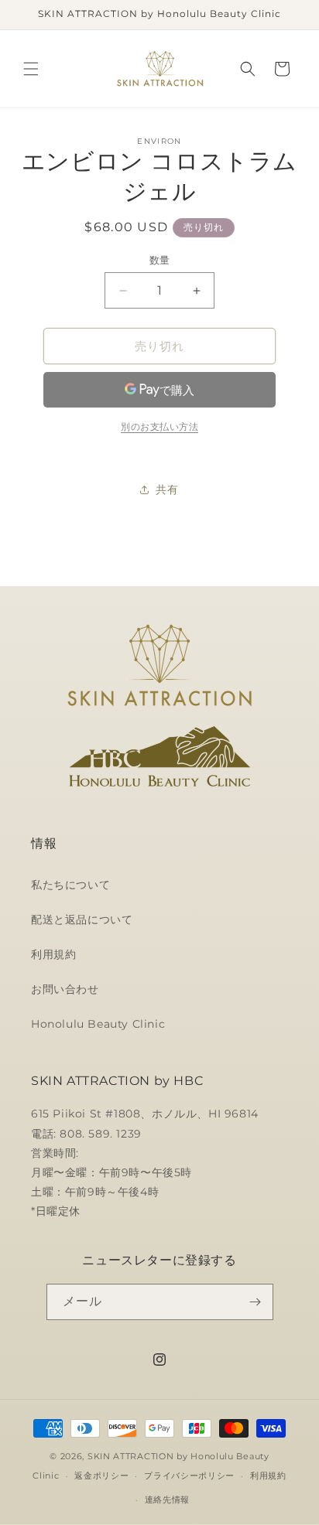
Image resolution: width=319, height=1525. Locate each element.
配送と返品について (81, 919)
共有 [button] (167, 489)
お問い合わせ (65, 989)
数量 (159, 260)
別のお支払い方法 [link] (159, 426)
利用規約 (53, 954)
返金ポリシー (101, 1475)
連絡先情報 (167, 1499)
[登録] (255, 1302)
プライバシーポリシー (189, 1475)
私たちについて (70, 885)
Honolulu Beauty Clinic (98, 1024)
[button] (31, 69)
